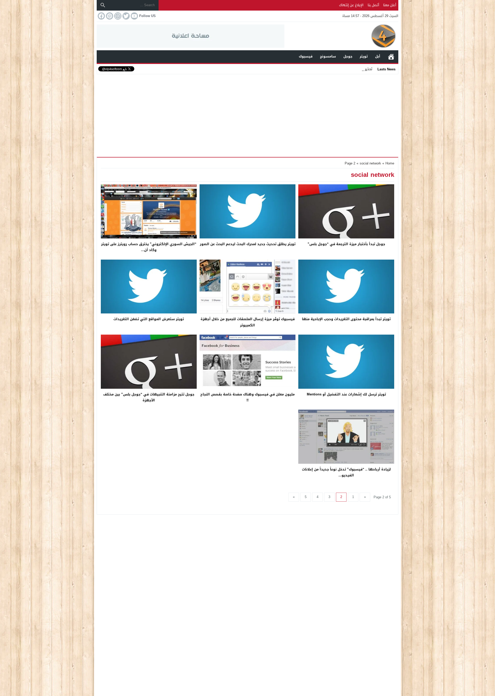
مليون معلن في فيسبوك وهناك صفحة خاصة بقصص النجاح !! (247, 397)
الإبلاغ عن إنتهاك (351, 5)
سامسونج (328, 56)
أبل (377, 56)
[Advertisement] (247, 114)
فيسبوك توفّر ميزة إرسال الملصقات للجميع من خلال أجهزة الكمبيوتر (248, 322)
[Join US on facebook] (101, 16)
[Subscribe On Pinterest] (109, 16)
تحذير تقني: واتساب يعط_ (353, 69)
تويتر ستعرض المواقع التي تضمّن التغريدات (148, 319)
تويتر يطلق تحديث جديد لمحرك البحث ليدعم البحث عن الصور (247, 244)
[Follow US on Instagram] (117, 16)
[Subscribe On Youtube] (134, 16)
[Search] (103, 5)
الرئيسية (391, 57)
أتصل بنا (373, 5)
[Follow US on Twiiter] (125, 16)
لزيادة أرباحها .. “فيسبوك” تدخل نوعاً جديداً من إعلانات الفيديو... (346, 472)
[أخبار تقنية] (341, 36)
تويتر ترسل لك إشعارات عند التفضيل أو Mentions (346, 394)
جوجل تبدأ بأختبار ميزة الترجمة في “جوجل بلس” (346, 244)
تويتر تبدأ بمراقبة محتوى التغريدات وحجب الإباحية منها (346, 319)
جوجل (347, 56)
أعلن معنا (389, 5)
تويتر (364, 56)
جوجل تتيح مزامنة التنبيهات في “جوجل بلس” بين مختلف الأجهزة (148, 397)
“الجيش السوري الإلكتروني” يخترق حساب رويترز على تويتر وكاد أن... (148, 247)
